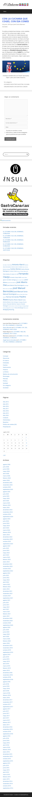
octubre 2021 (7, 596)
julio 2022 (6, 575)
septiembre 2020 (8, 625)
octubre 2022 (7, 568)
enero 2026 (6, 480)
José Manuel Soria (20, 291)
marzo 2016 (6, 747)
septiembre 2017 (8, 706)
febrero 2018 (7, 695)
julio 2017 (6, 711)
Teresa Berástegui (18, 307)
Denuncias (6, 358)
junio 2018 (6, 686)
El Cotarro (12, 274)
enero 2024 (6, 534)
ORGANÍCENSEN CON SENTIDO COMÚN (15, 86)
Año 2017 (6, 408)
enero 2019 (6, 670)
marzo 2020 (6, 639)
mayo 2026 (6, 471)
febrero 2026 (7, 478)
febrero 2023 (7, 559)
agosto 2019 (6, 654)
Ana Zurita (9, 265)
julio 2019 (6, 657)
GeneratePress (24, 794)
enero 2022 (6, 589)
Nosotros (5, 422)
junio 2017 (6, 713)
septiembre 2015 (8, 761)
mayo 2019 (6, 661)
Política (5, 381)
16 (26, 443)
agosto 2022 (6, 573)
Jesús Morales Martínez (11, 282)
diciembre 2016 (7, 727)
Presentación (7, 427)
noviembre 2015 (8, 756)
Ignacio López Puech (20, 279)
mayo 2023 (6, 553)
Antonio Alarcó (18, 264)
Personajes (6, 376)
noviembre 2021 (8, 593)
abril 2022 (6, 582)
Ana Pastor (5, 264)
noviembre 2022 (8, 566)
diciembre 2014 (7, 781)
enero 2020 (6, 643)
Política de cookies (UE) (10, 424)
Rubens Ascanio (12, 305)
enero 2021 (6, 616)
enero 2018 (6, 697)
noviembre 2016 (8, 729)
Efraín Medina (6, 274)
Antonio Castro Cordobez (17, 267)
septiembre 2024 (8, 516)
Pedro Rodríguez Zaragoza (17, 302)
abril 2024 (6, 528)
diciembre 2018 (7, 672)
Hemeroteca (6, 420)
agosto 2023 (6, 546)
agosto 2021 (6, 600)
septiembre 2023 (8, 544)
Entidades (6, 363)
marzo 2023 (6, 557)
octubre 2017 (7, 704)
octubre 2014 (7, 786)
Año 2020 (6, 415)
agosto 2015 (6, 763)
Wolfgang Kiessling (8, 309)
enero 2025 (6, 507)
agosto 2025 (6, 491)
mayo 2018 (6, 688)
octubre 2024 (7, 514)
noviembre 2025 (8, 485)
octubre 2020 (7, 623)
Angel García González (9, 340)
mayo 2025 (6, 498)
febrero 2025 (7, 505)
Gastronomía (7, 367)
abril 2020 (6, 636)
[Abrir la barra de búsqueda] (30, 11)
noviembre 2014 (8, 783)
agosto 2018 (6, 682)
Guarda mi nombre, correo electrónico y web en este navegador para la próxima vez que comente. (16, 132)
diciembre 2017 (7, 700)
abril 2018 (6, 691)
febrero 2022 (7, 586)
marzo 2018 (6, 693)
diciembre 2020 (7, 618)
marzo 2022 (6, 584)
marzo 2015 (6, 774)
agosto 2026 (6, 464)
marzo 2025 (6, 503)
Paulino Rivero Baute (15, 300)
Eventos (5, 365)
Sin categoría (8, 82)
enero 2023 (6, 562)
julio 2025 (6, 494)
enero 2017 (6, 725)
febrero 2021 (7, 614)
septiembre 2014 (8, 788)
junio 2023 (6, 550)
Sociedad (5, 388)
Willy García (26, 307)
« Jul (4, 455)
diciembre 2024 (7, 510)
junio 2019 (6, 659)
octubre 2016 (7, 731)
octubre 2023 (7, 541)
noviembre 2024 (8, 512)
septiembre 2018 (8, 679)
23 (26, 445)
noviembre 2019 (8, 648)
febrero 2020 (7, 641)
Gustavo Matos (24, 277)
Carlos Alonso (15, 269)
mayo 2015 (6, 770)
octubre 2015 (7, 758)
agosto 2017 (6, 709)
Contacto (5, 417)
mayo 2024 (6, 525)
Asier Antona (25, 267)
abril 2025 (6, 501)
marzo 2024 (6, 530)
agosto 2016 (6, 736)
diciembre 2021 (7, 591)
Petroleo (5, 378)
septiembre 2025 (8, 489)
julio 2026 (6, 467)
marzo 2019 (6, 666)
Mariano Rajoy (19, 294)
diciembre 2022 (7, 564)
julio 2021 (6, 602)
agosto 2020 (6, 627)
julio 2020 (6, 630)
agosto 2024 (6, 519)
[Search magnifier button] (27, 154)
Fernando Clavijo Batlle (15, 277)
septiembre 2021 (8, 598)
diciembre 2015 (7, 754)
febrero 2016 (7, 749)
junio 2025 (6, 496)
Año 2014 (6, 402)
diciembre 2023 (7, 537)
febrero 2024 (7, 532)
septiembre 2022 (8, 571)
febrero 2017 (7, 722)
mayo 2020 (6, 634)
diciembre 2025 (7, 482)
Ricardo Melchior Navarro (14, 304)
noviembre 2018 (8, 675)
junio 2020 (6, 632)
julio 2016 (6, 738)
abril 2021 (6, 609)
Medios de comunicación (10, 374)
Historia (5, 369)
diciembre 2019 (7, 645)
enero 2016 (6, 752)
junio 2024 (6, 523)
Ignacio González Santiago (9, 280)
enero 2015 (6, 779)
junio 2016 (6, 740)
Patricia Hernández (12, 297)
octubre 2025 (7, 487)
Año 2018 (6, 411)
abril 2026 (6, 473)
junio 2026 (6, 469)
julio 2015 (6, 765)
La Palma (5, 372)
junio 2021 (6, 605)
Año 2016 (6, 406)
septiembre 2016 (8, 734)
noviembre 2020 (8, 620)
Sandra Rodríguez (18, 305)
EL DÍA (16, 274)
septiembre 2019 (8, 652)
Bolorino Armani (6, 269)
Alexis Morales (7, 327)
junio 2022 (6, 577)
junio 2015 (6, 768)
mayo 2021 (6, 607)
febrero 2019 (7, 668)
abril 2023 (6, 555)
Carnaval (5, 356)
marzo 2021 (6, 611)
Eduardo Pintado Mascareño (22, 271)
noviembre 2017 (8, 702)
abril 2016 (6, 745)
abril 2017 (6, 718)
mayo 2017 (6, 716)
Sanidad (5, 383)
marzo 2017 (6, 720)
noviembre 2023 (8, 539)
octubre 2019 (7, 650)
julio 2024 (6, 521)
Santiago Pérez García (10, 307)
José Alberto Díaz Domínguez (15, 285)
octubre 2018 (7, 677)
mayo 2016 (6, 743)
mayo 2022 (6, 580)
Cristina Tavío (13, 271)
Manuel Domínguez (10, 294)
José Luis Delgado (9, 288)
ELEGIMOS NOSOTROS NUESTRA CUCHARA (16, 84)
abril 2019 (6, 663)
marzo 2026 (6, 476)
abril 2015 (6, 772)
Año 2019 (6, 413)
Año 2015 (6, 404)
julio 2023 (6, 548)
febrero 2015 (7, 777)
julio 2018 (6, 684)
